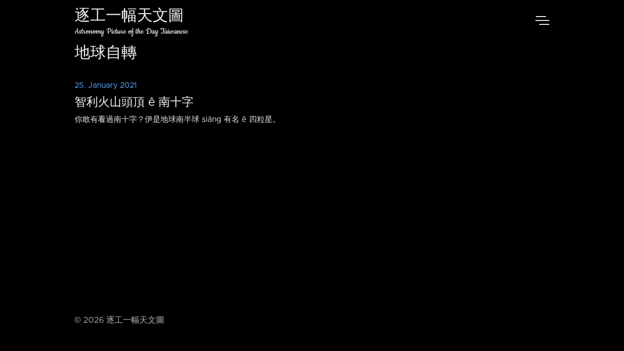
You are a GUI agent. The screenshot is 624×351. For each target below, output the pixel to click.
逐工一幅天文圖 (129, 16)
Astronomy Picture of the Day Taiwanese (131, 31)
